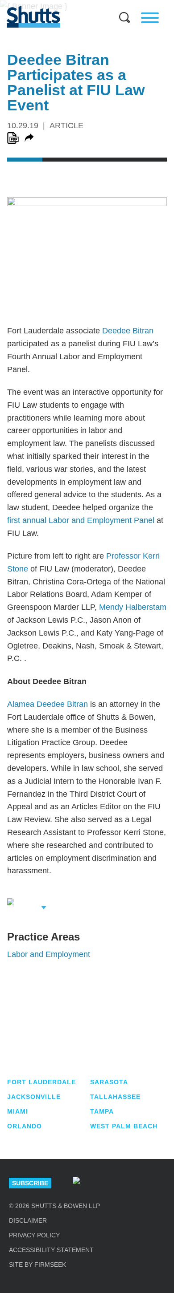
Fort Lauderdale (41, 1082)
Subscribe (30, 1183)
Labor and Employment (48, 954)
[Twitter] (133, 1183)
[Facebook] (161, 1183)
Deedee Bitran (127, 330)
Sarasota (109, 1082)
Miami (17, 1111)
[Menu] (150, 17)
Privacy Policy (34, 1235)
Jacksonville (34, 1096)
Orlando (24, 1126)
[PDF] (13, 138)
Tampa (102, 1111)
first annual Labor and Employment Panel (80, 520)
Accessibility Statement (51, 1249)
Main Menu (80, 4)
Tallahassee (115, 1096)
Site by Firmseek (37, 1264)
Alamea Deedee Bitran (47, 704)
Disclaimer (28, 1220)
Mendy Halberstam (132, 607)
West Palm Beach (123, 1126)
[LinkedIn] (104, 1183)
